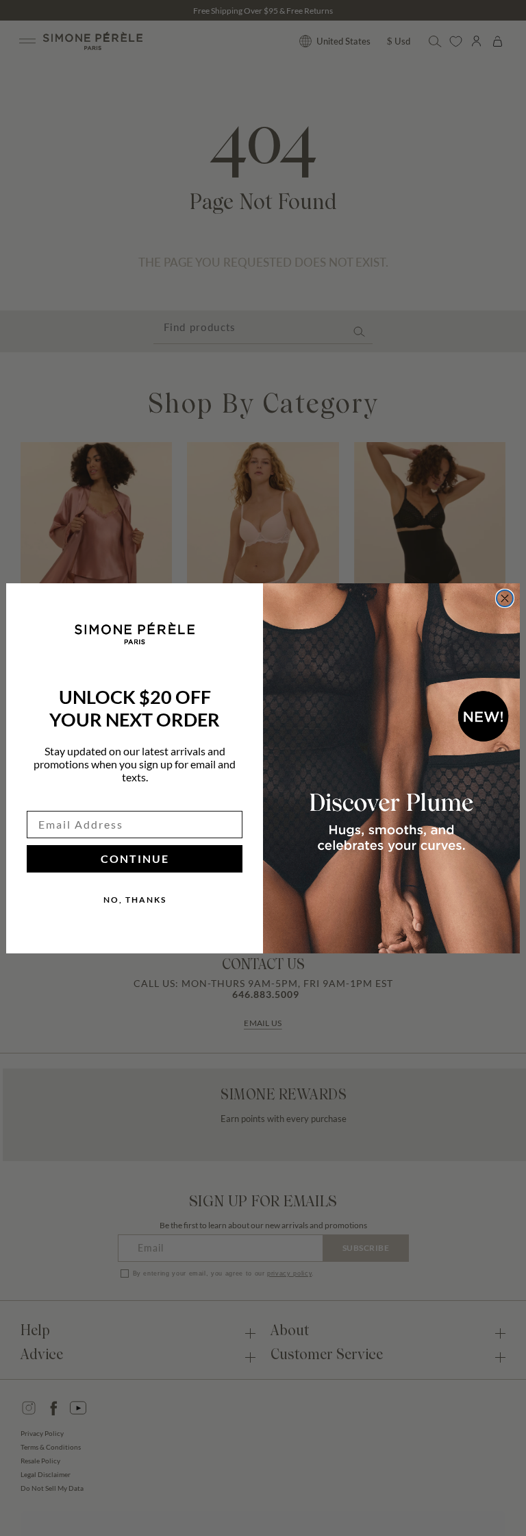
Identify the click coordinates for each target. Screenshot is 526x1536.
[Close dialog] (505, 598)
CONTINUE (135, 858)
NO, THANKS (134, 899)
